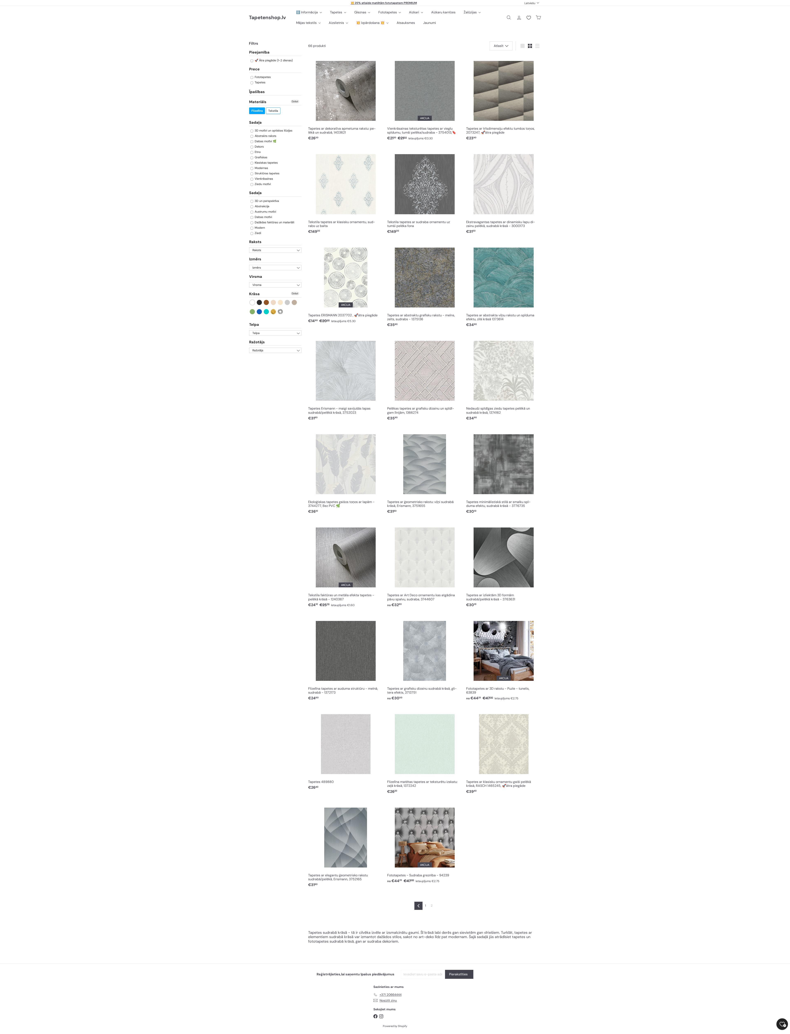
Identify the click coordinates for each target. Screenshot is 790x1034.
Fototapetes (388, 12)
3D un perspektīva (266, 201)
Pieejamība (259, 52)
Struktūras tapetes (266, 173)
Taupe (294, 302)
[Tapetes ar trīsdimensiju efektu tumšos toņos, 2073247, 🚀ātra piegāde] (503, 99)
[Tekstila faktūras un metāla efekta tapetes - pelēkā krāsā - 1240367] (345, 565)
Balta (252, 302)
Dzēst (295, 101)
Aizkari (414, 12)
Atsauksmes (406, 23)
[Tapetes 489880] (345, 750)
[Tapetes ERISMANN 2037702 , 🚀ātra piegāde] (345, 283)
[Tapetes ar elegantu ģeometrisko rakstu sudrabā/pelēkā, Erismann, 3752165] (345, 845)
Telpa (254, 324)
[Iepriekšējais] (418, 906)
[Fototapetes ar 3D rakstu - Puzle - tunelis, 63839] (503, 658)
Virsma (255, 276)
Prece (254, 69)
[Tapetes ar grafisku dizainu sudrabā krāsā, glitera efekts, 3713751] (424, 658)
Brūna (266, 302)
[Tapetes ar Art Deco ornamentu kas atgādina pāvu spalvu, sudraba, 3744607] (424, 565)
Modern (259, 227)
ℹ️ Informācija (307, 12)
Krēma (280, 302)
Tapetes (336, 12)
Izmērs (255, 259)
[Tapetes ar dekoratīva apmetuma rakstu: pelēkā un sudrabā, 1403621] (345, 99)
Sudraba (280, 311)
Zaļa (252, 311)
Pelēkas (287, 302)
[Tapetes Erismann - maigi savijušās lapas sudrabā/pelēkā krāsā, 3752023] (345, 379)
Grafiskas (260, 157)
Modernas (261, 168)
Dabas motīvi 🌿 (265, 141)
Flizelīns (257, 111)
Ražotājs (257, 342)
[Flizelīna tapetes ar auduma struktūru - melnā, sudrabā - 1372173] (345, 658)
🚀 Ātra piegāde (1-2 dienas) (273, 60)
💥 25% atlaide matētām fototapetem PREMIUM (384, 3)
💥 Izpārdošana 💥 (370, 23)
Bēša (273, 302)
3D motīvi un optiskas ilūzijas (273, 130)
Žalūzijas (470, 12)
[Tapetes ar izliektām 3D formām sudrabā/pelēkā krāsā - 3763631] (503, 565)
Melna (259, 302)
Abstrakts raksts (265, 136)
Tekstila (273, 111)
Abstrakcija (261, 206)
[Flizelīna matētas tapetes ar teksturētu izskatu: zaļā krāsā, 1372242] (424, 752)
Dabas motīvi (263, 217)
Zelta (273, 311)
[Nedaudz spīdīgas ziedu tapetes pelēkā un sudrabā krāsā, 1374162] (503, 379)
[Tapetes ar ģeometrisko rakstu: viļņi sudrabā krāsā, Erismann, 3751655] (424, 472)
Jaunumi (429, 23)
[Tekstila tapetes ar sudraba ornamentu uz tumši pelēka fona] (424, 192)
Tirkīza (266, 311)
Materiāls (257, 101)
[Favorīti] (528, 17)
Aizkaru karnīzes (443, 12)
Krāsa (254, 293)
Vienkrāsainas (263, 178)
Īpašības (257, 91)
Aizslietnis (337, 23)
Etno (257, 152)
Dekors (259, 146)
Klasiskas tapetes (266, 162)
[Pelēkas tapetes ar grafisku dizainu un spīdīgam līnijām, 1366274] (424, 379)
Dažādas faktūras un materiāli (274, 222)
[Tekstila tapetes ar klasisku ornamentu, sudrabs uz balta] (345, 192)
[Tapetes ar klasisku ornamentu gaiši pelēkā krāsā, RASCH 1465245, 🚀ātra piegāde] (503, 752)
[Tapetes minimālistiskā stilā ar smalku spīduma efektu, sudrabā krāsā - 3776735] (503, 472)
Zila (259, 311)
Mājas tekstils (306, 23)
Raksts (255, 241)
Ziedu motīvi (262, 184)
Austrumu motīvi (265, 211)
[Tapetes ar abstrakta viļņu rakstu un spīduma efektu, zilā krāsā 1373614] (503, 285)
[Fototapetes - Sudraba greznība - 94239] (424, 843)
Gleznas (360, 12)
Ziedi (257, 233)
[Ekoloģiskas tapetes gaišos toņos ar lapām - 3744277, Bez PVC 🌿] (345, 472)
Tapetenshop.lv (267, 18)
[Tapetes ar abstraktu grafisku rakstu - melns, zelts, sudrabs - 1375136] (424, 285)
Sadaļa (255, 122)
